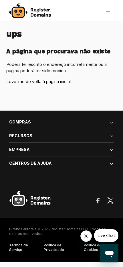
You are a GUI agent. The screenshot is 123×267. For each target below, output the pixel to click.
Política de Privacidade (54, 247)
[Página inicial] (32, 10)
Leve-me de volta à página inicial (38, 81)
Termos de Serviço (18, 247)
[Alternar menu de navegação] (108, 10)
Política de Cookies (93, 247)
